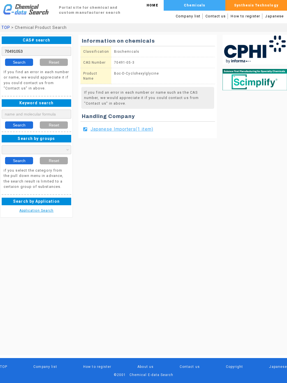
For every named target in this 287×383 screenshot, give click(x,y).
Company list (188, 16)
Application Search (36, 211)
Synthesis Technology (256, 5)
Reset (54, 62)
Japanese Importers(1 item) (122, 129)
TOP (5, 27)
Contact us (215, 16)
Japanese (274, 16)
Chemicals (194, 5)
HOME (152, 5)
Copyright (234, 367)
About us (145, 367)
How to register (245, 16)
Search (19, 62)
